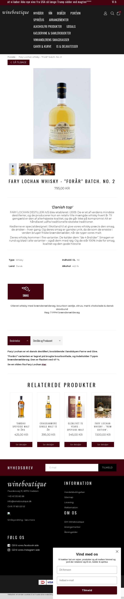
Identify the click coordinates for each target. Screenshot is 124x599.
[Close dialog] (117, 551)
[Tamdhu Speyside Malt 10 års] (21, 406)
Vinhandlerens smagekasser (51, 39)
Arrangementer (59, 20)
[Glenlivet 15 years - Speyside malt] (75, 406)
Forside (11, 57)
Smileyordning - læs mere (21, 519)
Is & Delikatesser (67, 46)
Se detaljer (21, 444)
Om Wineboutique (74, 521)
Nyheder (38, 13)
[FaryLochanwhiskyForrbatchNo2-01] (13, 169)
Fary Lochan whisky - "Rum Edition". (103, 426)
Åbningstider (71, 532)
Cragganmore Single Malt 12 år (48, 426)
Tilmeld (107, 467)
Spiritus (38, 20)
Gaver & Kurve (42, 46)
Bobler (61, 13)
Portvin (75, 13)
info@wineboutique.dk (19, 501)
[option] (21, 420)
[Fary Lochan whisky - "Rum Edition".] (103, 406)
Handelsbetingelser (74, 492)
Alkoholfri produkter (47, 26)
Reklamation (71, 507)
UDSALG (71, 26)
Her (44, 364)
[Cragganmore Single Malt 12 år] (48, 406)
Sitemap (68, 497)
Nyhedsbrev (20, 467)
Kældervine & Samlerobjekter (52, 33)
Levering (68, 502)
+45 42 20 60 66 (16, 496)
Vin (50, 13)
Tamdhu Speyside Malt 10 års (21, 426)
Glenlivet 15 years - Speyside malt (75, 426)
